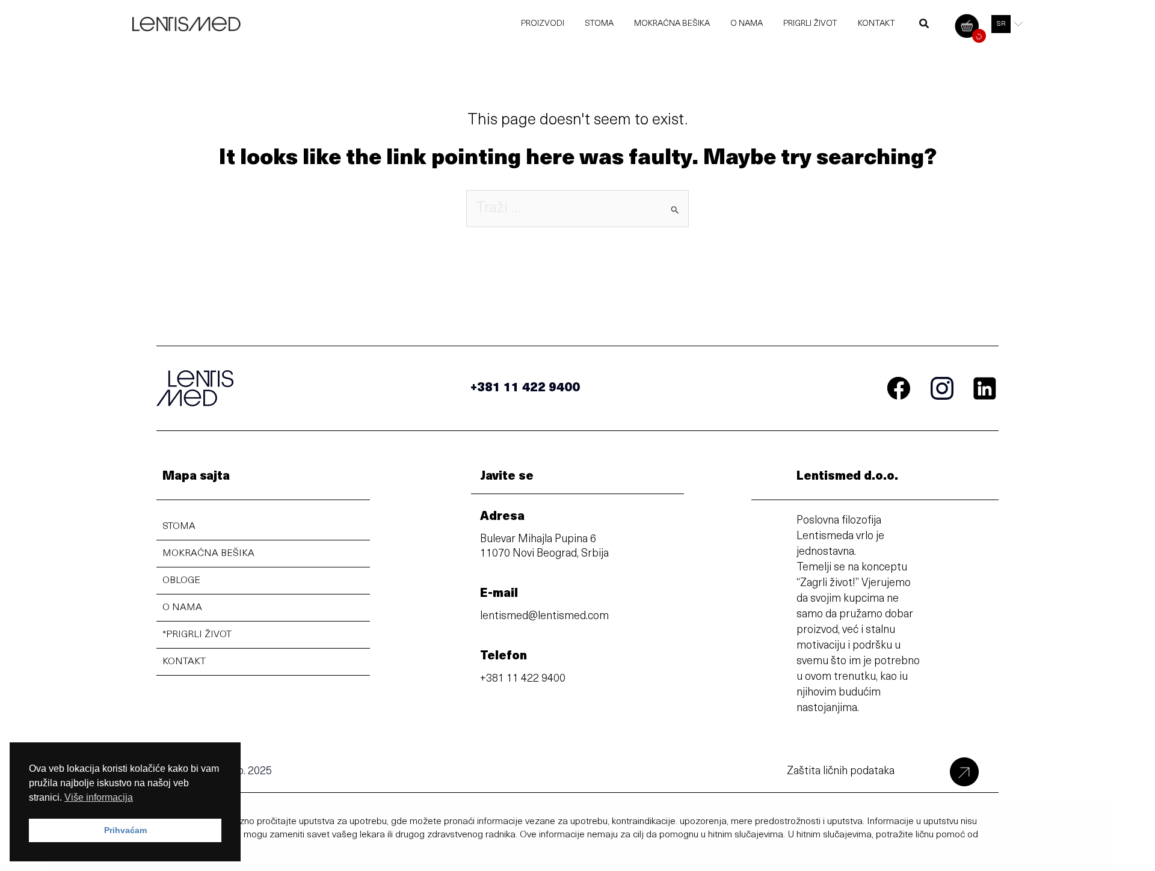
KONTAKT (184, 662)
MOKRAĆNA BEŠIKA (208, 553)
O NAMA (182, 608)
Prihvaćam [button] (125, 830)
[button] (924, 26)
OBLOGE (181, 580)
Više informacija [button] (98, 797)
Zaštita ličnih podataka (841, 771)
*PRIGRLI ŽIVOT (197, 635)
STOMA (179, 526)
